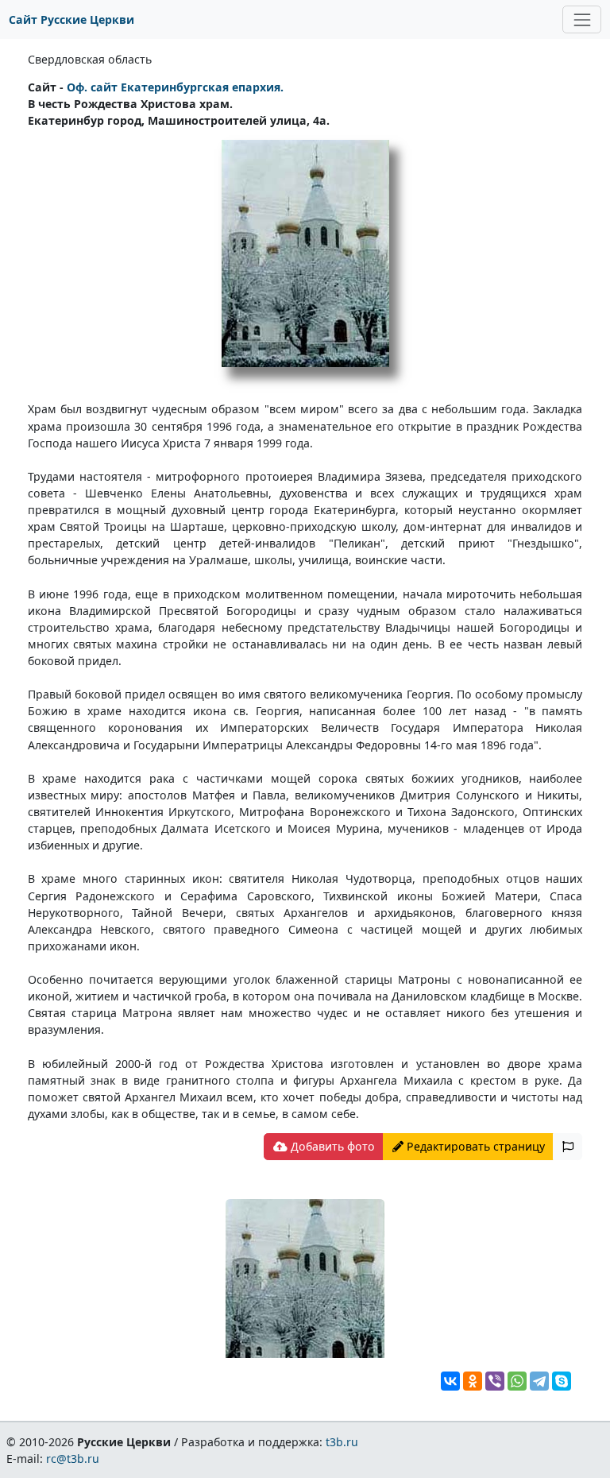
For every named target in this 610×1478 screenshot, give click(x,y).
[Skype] (561, 1381)
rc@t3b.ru (72, 1458)
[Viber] (494, 1381)
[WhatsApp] (517, 1381)
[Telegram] (539, 1381)
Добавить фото (331, 1146)
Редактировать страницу (474, 1146)
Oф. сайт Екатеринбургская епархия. (175, 87)
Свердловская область (90, 59)
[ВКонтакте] (450, 1381)
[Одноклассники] (472, 1381)
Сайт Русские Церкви (71, 19)
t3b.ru (342, 1441)
